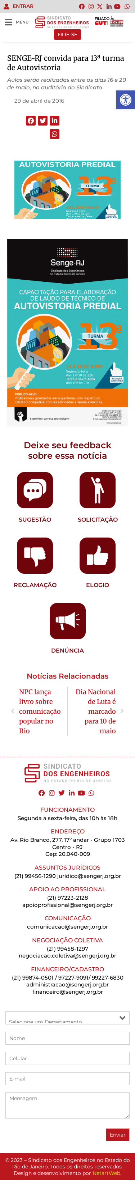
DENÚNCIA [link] (67, 650)
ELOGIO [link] (97, 585)
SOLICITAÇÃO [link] (98, 519)
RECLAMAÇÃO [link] (35, 585)
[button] (31, 121)
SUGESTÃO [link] (35, 519)
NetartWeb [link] (106, 1173)
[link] (125, 99)
